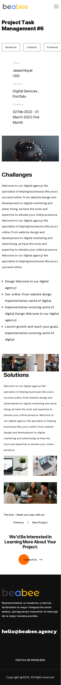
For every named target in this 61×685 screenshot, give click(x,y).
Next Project (39, 522)
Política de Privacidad (30, 660)
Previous (19, 522)
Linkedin (32, 47)
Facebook (11, 47)
